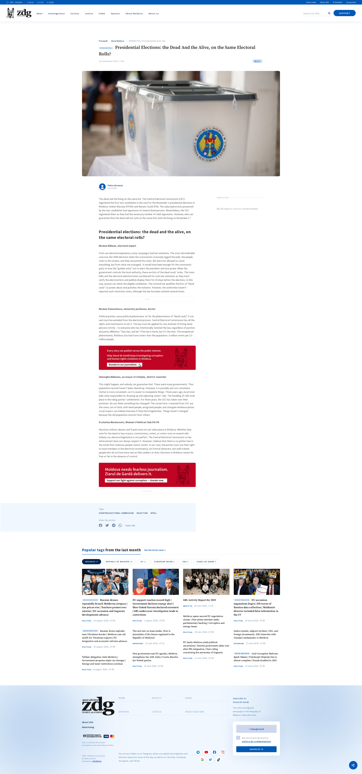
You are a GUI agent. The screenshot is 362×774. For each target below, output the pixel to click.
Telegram (198, 752)
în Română (337, 2)
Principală (103, 41)
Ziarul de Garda (206, 561)
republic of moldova (119, 561)
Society (74, 13)
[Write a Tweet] (107, 525)
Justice (89, 13)
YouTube (206, 752)
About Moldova (134, 13)
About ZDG (324, 2)
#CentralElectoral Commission (116, 513)
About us (153, 13)
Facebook (214, 752)
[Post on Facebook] (100, 525)
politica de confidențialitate (256, 741)
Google (202, 760)
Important (138, 643)
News (39, 13)
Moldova (91, 561)
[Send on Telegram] (114, 525)
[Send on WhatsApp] (120, 525)
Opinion (115, 13)
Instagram (223, 752)
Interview (239, 643)
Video (102, 13)
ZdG (185, 561)
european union (164, 561)
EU (143, 561)
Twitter (210, 760)
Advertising (88, 727)
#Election (142, 513)
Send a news (311, 2)
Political (86, 621)
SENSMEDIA (97, 761)
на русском (351, 2)
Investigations (56, 13)
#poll (153, 513)
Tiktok (219, 760)
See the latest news (154, 550)
